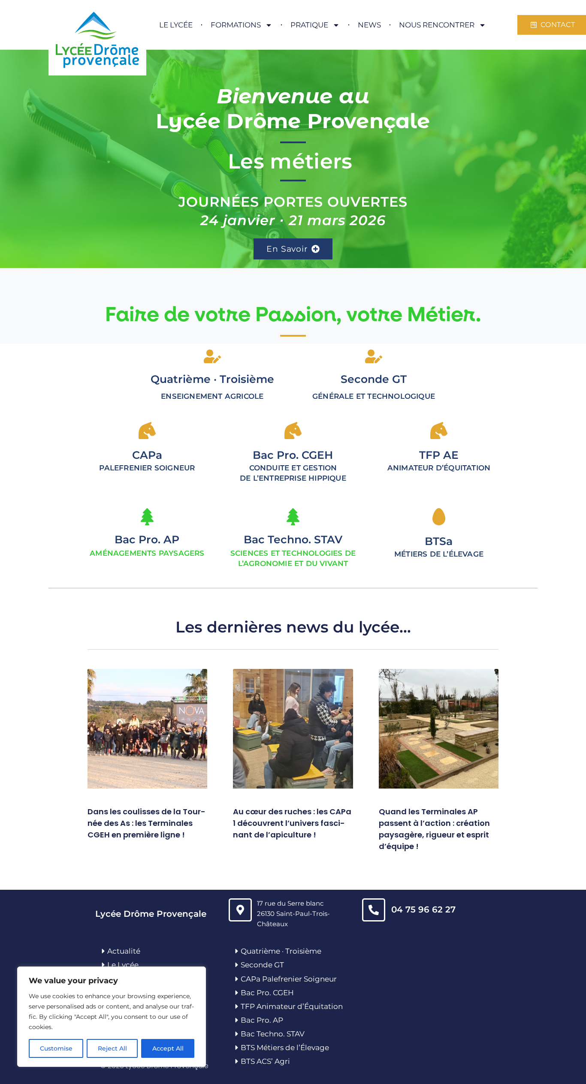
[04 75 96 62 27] (373, 909)
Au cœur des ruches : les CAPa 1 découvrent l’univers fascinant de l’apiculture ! (292, 823)
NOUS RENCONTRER (436, 25)
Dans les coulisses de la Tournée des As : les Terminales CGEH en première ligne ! (146, 823)
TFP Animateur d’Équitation (292, 1006)
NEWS (369, 25)
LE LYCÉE (176, 25)
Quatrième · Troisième (212, 379)
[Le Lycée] (103, 965)
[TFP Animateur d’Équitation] (237, 1006)
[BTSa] (438, 516)
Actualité (123, 951)
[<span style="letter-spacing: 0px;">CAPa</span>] (147, 430)
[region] (111, 1017)
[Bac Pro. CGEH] (237, 993)
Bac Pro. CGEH (267, 992)
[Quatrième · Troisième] (212, 356)
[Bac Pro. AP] (147, 516)
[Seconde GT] (237, 965)
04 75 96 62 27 (423, 909)
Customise (56, 1048)
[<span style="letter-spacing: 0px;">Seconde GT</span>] (373, 356)
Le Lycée (123, 965)
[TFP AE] (438, 430)
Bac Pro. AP (147, 539)
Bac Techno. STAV (293, 539)
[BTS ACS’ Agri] (237, 1061)
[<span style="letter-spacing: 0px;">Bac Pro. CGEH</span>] (293, 430)
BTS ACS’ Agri (265, 1061)
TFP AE (439, 455)
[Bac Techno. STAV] (293, 516)
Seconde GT (262, 965)
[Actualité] (103, 951)
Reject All (112, 1048)
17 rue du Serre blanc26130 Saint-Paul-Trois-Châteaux (293, 913)
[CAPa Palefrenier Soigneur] (237, 979)
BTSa (439, 541)
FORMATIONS (236, 25)
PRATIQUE (309, 25)
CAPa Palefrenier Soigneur (289, 979)
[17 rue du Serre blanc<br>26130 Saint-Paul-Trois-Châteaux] (240, 909)
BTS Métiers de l (270, 1047)
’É (302, 1047)
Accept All (168, 1048)
